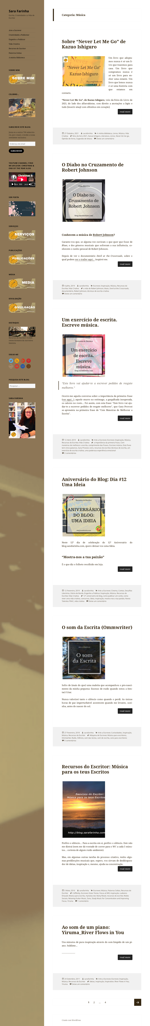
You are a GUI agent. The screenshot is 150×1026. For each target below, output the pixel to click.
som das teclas (90, 738)
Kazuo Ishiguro (94, 136)
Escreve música (115, 445)
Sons (89, 898)
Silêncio (80, 738)
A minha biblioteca (104, 133)
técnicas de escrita (119, 448)
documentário (67, 291)
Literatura (105, 136)
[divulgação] (22, 307)
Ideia (92, 598)
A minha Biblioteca (17, 57)
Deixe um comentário (105, 138)
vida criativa (79, 601)
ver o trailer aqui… (85, 259)
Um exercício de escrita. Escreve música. (89, 322)
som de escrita (103, 738)
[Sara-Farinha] (22, 420)
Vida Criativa (14, 44)
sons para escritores (118, 738)
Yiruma (70, 901)
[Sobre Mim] (22, 79)
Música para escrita (77, 895)
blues (106, 288)
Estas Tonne (94, 893)
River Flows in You (122, 981)
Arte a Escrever (15, 30)
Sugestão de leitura (84, 138)
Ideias (92, 981)
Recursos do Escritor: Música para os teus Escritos (95, 769)
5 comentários (70, 740)
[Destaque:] (22, 331)
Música (122, 133)
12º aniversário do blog (92, 596)
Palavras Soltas (15, 53)
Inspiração (105, 286)
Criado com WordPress (71, 1020)
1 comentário (83, 901)
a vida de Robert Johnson (93, 288)
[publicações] (22, 259)
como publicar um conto (113, 596)
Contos (121, 590)
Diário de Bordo (76, 593)
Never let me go (122, 136)
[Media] (22, 283)
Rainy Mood (101, 895)
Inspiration (109, 981)
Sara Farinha (19, 11)
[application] (22, 179)
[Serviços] (22, 235)
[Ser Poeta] (22, 208)
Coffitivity (76, 893)
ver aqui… (68, 399)
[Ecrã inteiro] (33, 184)
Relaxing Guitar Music (77, 898)
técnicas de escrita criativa (98, 291)
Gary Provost (83, 448)
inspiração (99, 598)
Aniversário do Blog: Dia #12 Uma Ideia (94, 482)
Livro (91, 448)
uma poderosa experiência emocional (100, 450)
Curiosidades (116, 732)
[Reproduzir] (13, 184)
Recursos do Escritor (17, 48)
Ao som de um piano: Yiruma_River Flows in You (93, 929)
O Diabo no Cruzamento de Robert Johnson (93, 167)
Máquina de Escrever (98, 735)
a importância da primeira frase (107, 442)
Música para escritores (117, 735)
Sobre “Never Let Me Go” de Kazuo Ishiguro (94, 44)
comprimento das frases (98, 445)
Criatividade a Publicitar (19, 35)
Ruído (74, 738)
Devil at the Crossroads (119, 288)
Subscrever (16, 151)
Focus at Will (104, 893)
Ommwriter (66, 738)
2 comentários (70, 453)
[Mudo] (31, 184)
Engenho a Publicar (17, 39)
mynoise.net (91, 895)
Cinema (114, 590)
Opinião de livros (68, 138)
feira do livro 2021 (80, 136)
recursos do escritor (102, 448)
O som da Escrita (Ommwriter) (97, 627)
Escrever (96, 286)
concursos (85, 598)
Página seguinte (137, 1002)
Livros (115, 133)
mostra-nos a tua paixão (114, 598)
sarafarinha (88, 133)
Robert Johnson (103, 235)
